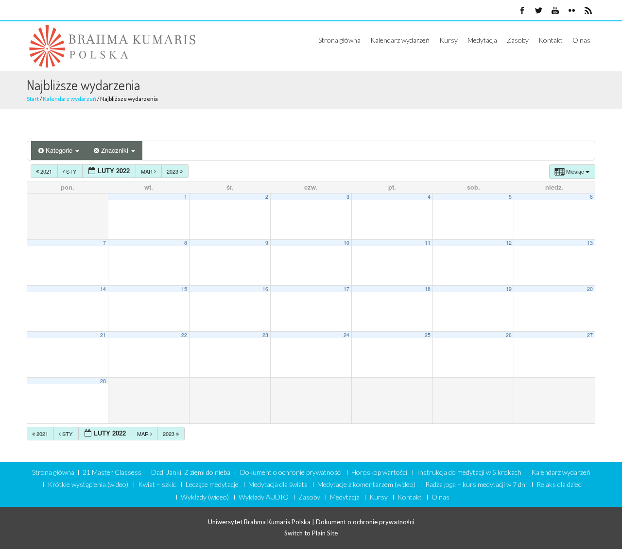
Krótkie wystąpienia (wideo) (88, 484)
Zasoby (518, 40)
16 (265, 288)
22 (184, 335)
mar (147, 171)
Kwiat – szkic (157, 484)
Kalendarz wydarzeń (400, 40)
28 (103, 381)
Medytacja (482, 40)
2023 (173, 171)
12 (509, 242)
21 (103, 335)
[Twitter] (538, 11)
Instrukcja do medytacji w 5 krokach (469, 472)
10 (346, 242)
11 (428, 242)
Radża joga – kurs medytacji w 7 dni (476, 484)
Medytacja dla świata (278, 484)
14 (103, 288)
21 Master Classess (112, 472)
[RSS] (588, 11)
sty (71, 171)
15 (184, 288)
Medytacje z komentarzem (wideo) (366, 484)
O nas (581, 40)
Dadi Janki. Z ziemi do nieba (190, 472)
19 (509, 288)
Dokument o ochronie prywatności (291, 472)
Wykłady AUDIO (264, 497)
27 (590, 335)
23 (265, 335)
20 (590, 288)
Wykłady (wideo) (205, 497)
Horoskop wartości (379, 472)
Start (33, 98)
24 (346, 335)
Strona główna (339, 40)
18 (428, 288)
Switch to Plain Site (311, 533)
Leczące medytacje (212, 484)
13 (590, 242)
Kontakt (550, 40)
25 (428, 335)
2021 (46, 171)
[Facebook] (522, 11)
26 (509, 335)
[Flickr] (571, 11)
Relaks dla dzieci (559, 484)
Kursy (448, 40)
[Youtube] (555, 11)
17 (346, 288)
